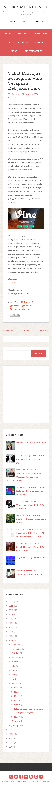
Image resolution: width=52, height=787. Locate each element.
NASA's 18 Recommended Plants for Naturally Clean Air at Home (31, 519)
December (16, 644)
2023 (11, 601)
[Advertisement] (26, 394)
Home (11, 22)
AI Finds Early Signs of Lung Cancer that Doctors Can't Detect (30, 459)
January (15, 725)
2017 (11, 627)
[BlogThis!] (13, 315)
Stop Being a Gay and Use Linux (31, 557)
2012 (11, 734)
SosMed (12, 98)
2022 (11, 606)
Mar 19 (17, 696)
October (15, 653)
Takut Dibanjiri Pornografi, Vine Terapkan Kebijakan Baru (25, 81)
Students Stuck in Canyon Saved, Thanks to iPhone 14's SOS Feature (30, 547)
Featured (39, 42)
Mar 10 (17, 705)
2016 (11, 632)
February (16, 721)
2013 (11, 730)
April (14, 679)
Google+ (28, 306)
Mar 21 (17, 692)
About (24, 22)
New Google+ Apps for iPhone (31, 442)
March (14, 683)
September (17, 657)
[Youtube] (31, 777)
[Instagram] (26, 777)
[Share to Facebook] (18, 315)
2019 (11, 619)
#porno (29, 94)
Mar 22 (17, 687)
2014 (11, 640)
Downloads (40, 33)
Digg (27, 309)
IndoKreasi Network (26, 7)
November (16, 649)
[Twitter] (16, 777)
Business (22, 33)
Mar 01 (17, 717)
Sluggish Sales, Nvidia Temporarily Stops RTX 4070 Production (30, 505)
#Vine (37, 94)
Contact (38, 22)
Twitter (15, 306)
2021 (11, 610)
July (13, 666)
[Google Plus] (11, 777)
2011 (11, 738)
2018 (11, 623)
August (15, 662)
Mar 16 (17, 700)
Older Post (44, 330)
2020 (11, 614)
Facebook (28, 302)
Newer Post (9, 330)
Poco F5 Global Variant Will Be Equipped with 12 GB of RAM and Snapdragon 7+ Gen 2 (31, 533)
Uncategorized (33, 51)
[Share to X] (16, 315)
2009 (11, 747)
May (13, 675)
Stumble (16, 309)
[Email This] (11, 315)
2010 (11, 743)
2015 (11, 636)
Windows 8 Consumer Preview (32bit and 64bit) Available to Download (31, 491)
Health (14, 51)
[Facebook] (21, 777)
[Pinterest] (36, 777)
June (14, 670)
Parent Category (17, 42)
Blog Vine (13, 283)
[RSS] (41, 777)
